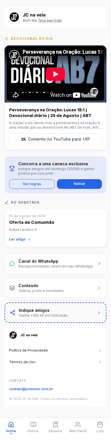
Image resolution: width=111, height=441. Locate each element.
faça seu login (50, 20)
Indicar (79, 183)
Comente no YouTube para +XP (59, 139)
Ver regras (32, 184)
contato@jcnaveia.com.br (31, 389)
